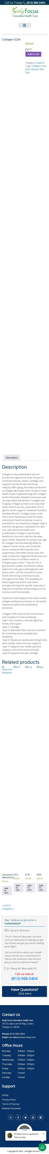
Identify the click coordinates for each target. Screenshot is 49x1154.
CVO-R (6, 905)
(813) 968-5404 (35, 2)
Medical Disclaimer (11, 1108)
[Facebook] (18, 1117)
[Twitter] (25, 1117)
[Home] (24, 12)
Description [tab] (12, 457)
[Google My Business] (33, 1117)
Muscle (35, 69)
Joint (27, 69)
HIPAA (5, 1095)
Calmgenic (8, 908)
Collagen (36, 65)
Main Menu (24, 23)
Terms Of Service (10, 1104)
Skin (27, 72)
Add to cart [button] (6, 890)
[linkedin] (40, 1117)
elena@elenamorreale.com (22, 1037)
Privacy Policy (9, 1099)
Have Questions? (24, 991)
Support (40, 62)
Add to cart (33, 54)
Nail (42, 69)
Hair (44, 65)
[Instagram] (10, 1117)
